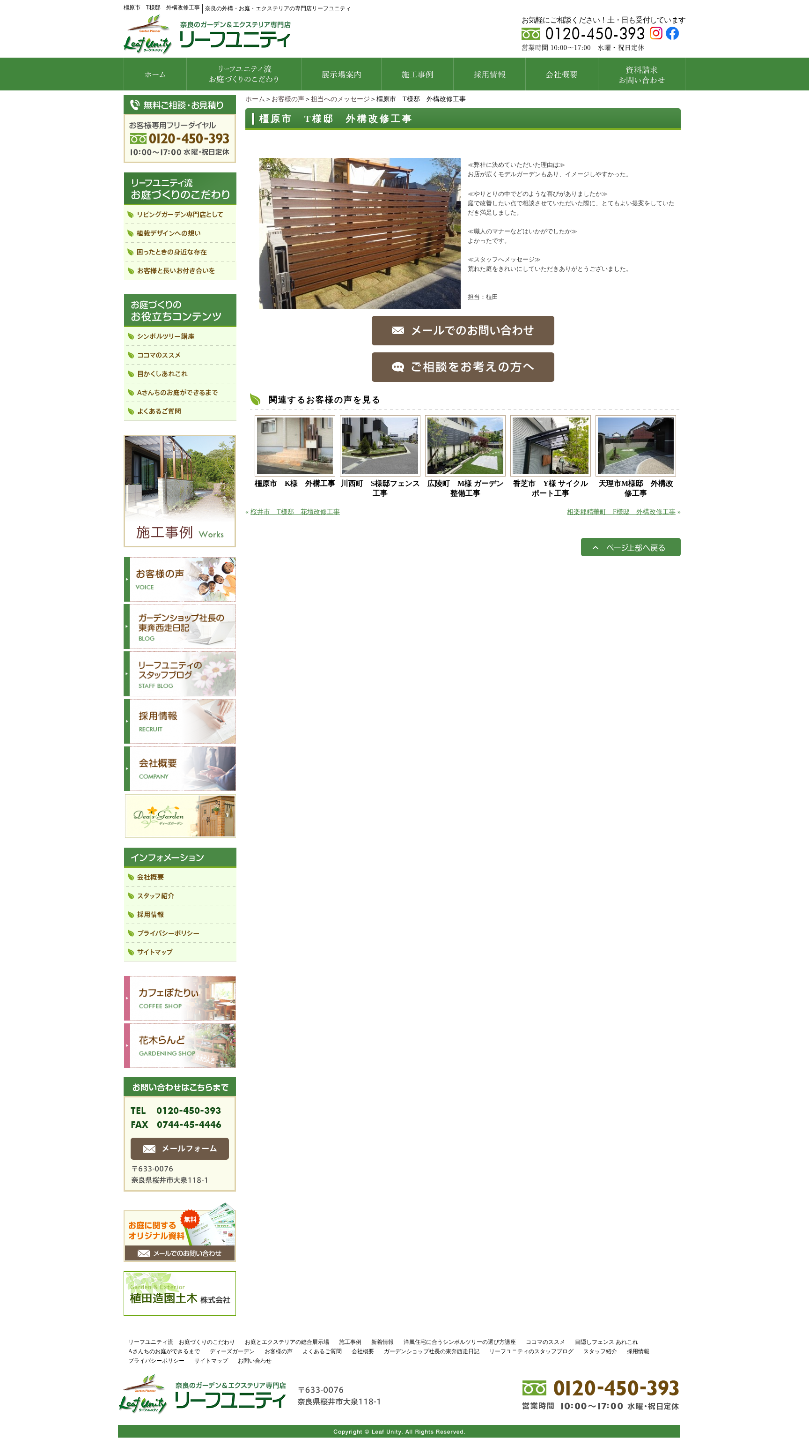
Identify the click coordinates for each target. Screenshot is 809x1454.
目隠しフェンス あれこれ (606, 1342)
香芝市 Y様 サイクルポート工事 (550, 488)
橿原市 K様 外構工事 (295, 483)
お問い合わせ (255, 1360)
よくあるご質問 (322, 1351)
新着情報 (382, 1342)
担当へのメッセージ (340, 99)
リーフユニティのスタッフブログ (531, 1351)
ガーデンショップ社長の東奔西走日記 (431, 1351)
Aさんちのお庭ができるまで (164, 1351)
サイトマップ (211, 1360)
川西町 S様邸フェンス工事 (380, 488)
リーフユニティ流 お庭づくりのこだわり (181, 1342)
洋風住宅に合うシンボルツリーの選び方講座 (460, 1342)
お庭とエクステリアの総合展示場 (287, 1342)
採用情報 (638, 1351)
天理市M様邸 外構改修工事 (636, 488)
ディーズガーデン (232, 1351)
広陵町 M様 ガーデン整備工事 (465, 488)
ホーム (255, 99)
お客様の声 (288, 99)
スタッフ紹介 (600, 1351)
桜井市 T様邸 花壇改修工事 (295, 511)
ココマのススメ (545, 1342)
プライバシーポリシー (156, 1360)
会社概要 (363, 1351)
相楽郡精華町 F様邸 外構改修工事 (621, 511)
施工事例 (350, 1342)
